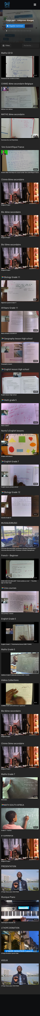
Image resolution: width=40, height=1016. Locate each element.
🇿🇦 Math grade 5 (9, 400)
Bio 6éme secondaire (11, 711)
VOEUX (4, 960)
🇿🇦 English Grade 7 (10, 462)
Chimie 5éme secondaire (12, 743)
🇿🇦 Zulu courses (8, 588)
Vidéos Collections (10, 680)
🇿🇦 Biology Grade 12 (10, 492)
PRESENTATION (8, 866)
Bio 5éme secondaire (11, 245)
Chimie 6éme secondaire (12, 180)
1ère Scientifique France (12, 147)
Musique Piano (8, 897)
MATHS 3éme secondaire (12, 114)
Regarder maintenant (16, 26)
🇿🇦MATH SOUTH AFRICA (12, 805)
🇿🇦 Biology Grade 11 (10, 277)
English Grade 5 (8, 619)
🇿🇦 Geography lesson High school (17, 339)
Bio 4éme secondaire (11, 212)
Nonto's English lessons (12, 431)
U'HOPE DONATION (10, 928)
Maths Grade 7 (8, 774)
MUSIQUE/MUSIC (9, 523)
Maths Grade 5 (8, 649)
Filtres (7, 45)
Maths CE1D (7, 53)
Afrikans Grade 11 (9, 308)
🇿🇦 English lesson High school (15, 369)
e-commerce (7, 836)
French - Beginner (9, 556)
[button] (9, 30)
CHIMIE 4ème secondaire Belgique (17, 84)
